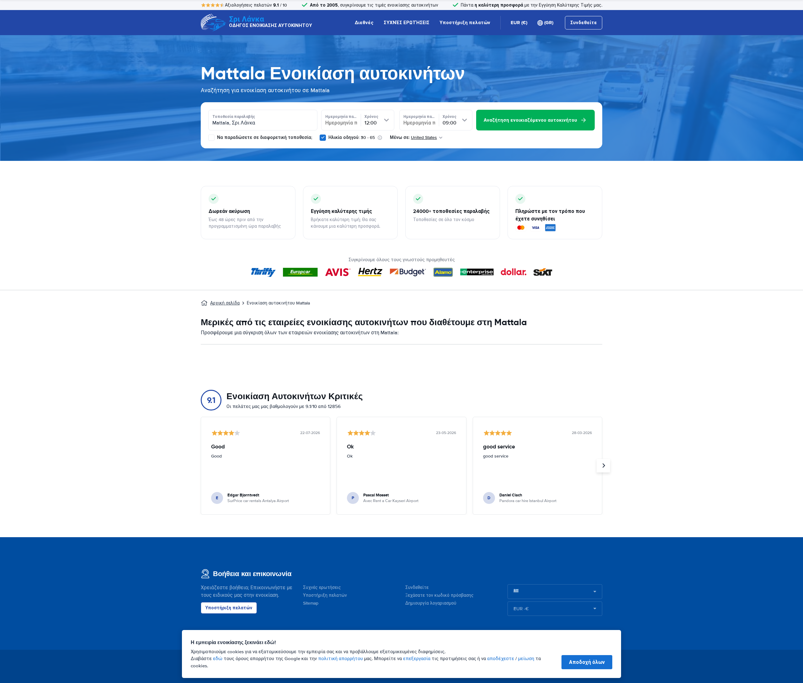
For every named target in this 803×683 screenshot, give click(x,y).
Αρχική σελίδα (225, 303)
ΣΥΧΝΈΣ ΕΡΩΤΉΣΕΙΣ (406, 22)
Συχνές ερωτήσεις (322, 587)
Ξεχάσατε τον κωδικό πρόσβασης (439, 595)
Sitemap (310, 603)
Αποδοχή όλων (587, 662)
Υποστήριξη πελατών (464, 22)
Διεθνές (364, 22)
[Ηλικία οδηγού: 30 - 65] (323, 138)
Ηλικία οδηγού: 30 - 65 (351, 137)
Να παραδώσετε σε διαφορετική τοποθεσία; (264, 137)
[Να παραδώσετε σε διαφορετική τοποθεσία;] (211, 138)
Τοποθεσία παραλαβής (233, 116)
